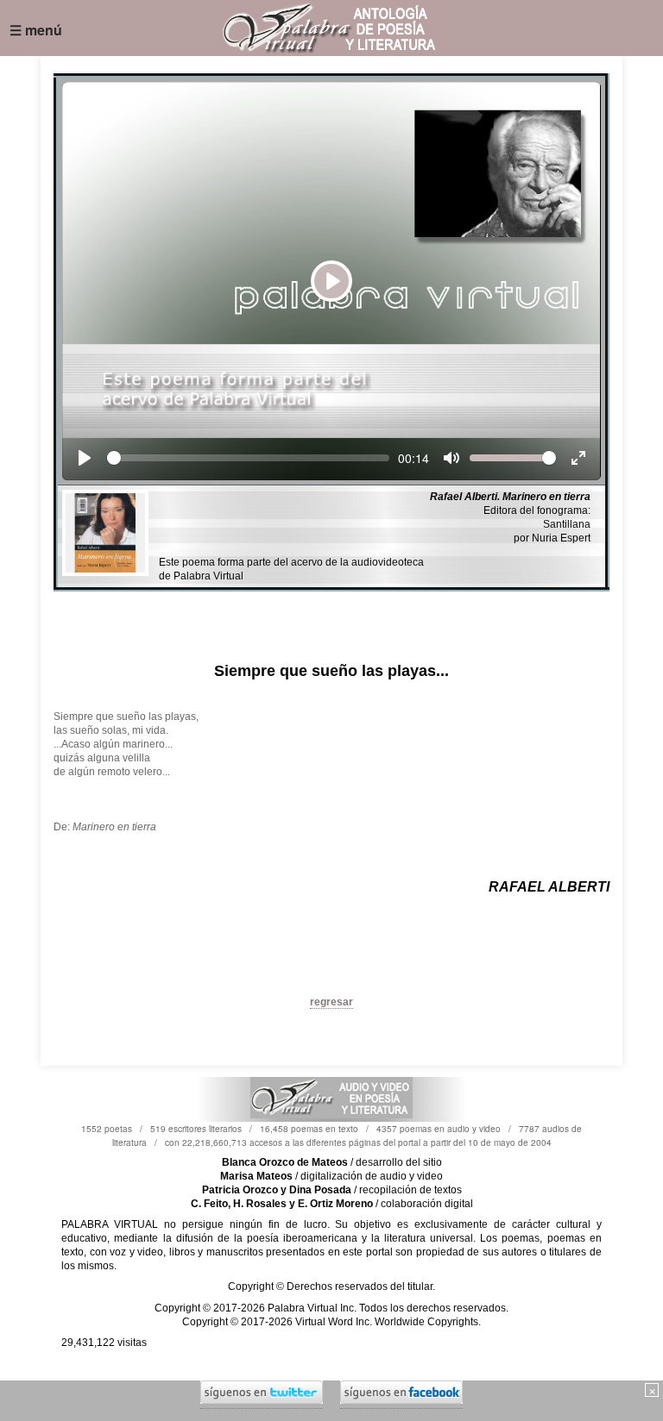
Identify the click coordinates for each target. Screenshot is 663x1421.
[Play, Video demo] (84, 458)
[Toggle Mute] (451, 458)
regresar (331, 1002)
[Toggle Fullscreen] (578, 458)
